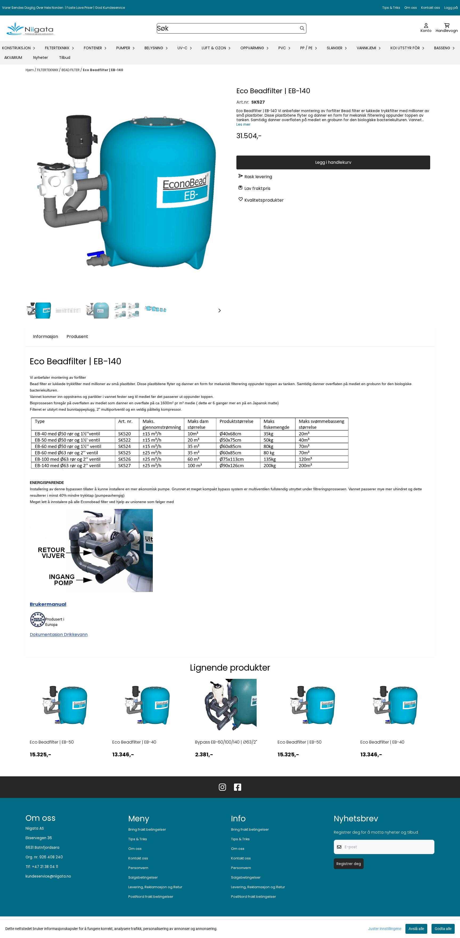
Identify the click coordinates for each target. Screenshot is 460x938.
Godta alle (443, 929)
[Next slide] (219, 310)
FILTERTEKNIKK (48, 70)
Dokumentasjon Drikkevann (59, 634)
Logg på (451, 7)
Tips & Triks (391, 7)
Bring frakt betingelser (147, 829)
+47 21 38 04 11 (45, 866)
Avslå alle (416, 929)
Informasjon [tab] (45, 336)
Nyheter (40, 57)
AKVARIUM (13, 57)
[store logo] (29, 28)
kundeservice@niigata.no (48, 876)
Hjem (30, 70)
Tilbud (64, 57)
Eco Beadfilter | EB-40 (134, 742)
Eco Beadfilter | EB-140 (103, 70)
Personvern (138, 868)
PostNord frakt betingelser (150, 896)
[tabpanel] (65, 723)
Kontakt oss (430, 7)
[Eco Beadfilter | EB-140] (127, 193)
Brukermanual (48, 604)
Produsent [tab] (77, 336)
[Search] (302, 28)
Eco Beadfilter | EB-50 (52, 742)
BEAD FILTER (70, 70)
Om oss (410, 7)
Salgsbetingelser (143, 877)
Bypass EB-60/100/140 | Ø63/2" (226, 742)
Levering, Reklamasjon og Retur (155, 887)
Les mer (243, 124)
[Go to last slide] (34, 310)
